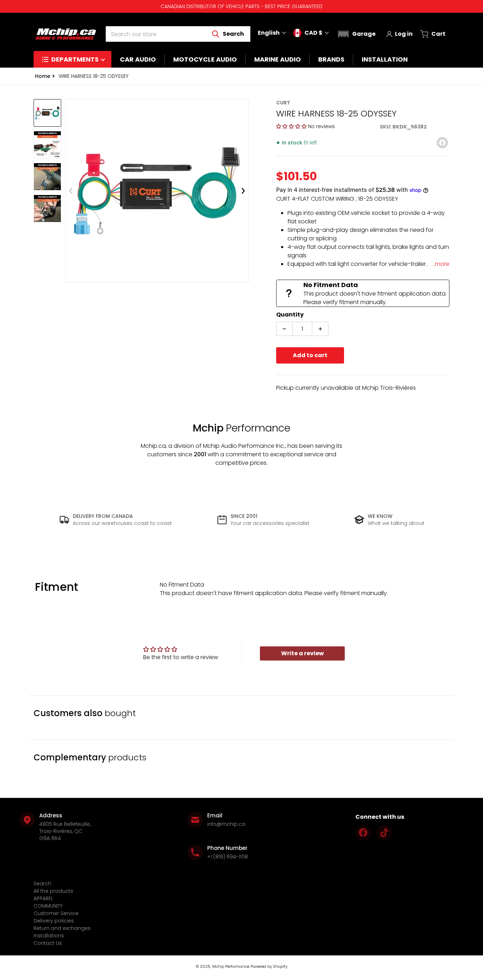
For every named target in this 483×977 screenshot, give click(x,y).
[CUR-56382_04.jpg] (47, 208)
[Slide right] (243, 190)
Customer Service (56, 913)
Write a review (302, 653)
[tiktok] (384, 832)
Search (42, 883)
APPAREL (43, 898)
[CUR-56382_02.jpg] (47, 145)
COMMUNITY (48, 905)
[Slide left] (71, 190)
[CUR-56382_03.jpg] (47, 176)
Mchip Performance (230, 966)
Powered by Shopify (269, 966)
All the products (53, 891)
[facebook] (363, 832)
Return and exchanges (62, 928)
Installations (49, 935)
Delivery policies (54, 920)
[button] (356, 34)
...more (440, 264)
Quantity (290, 314)
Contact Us (48, 943)
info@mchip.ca (226, 824)
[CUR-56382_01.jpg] (47, 113)
